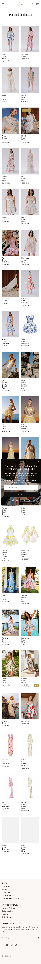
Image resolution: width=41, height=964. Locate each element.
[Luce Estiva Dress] (10, 409)
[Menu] (3, 4)
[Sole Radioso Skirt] (10, 450)
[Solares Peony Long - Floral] (30, 580)
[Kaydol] (38, 938)
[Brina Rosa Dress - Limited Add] (30, 535)
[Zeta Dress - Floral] (10, 283)
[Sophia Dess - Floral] (10, 161)
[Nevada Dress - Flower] (30, 663)
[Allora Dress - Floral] (10, 80)
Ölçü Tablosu (6, 917)
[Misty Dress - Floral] (30, 202)
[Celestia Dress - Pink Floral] (10, 744)
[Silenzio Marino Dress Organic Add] (10, 535)
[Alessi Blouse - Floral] (10, 121)
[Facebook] (13, 500)
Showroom (6, 892)
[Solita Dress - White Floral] (30, 830)
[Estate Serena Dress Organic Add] (10, 365)
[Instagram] (21, 500)
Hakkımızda (6, 886)
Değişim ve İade (7, 911)
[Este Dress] (30, 706)
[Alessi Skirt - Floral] (30, 80)
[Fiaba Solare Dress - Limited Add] (30, 365)
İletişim (4, 889)
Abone (20, 494)
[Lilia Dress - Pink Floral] (30, 243)
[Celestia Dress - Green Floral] (30, 744)
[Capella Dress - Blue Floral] (10, 830)
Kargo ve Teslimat (8, 908)
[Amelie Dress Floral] (10, 39)
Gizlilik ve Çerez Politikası (11, 898)
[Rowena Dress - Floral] (10, 623)
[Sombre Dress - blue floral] (10, 324)
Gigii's (9, 956)
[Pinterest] (29, 500)
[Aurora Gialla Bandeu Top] (30, 450)
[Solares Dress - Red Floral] (30, 283)
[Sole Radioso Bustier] (30, 409)
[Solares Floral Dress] (10, 663)
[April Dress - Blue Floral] (30, 324)
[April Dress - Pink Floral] (10, 243)
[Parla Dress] (10, 202)
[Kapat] (38, 461)
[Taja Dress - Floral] (30, 39)
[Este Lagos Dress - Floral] (30, 623)
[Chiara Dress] (10, 706)
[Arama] (33, 4)
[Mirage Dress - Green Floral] (30, 787)
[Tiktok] (25, 500)
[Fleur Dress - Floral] (30, 161)
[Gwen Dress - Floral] (10, 580)
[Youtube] (17, 500)
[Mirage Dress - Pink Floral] (10, 787)
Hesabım (5, 914)
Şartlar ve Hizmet (8, 895)
